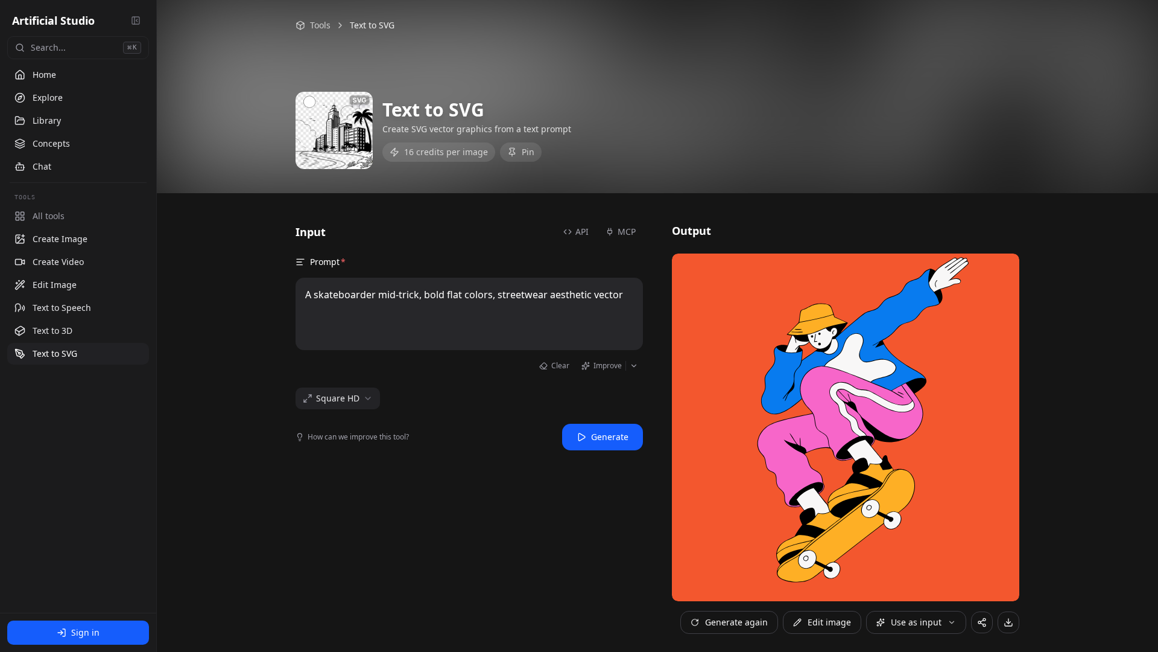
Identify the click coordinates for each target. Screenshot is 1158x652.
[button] (78, 239)
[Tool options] (137, 239)
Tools (320, 25)
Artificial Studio (53, 20)
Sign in (85, 632)
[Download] (1008, 622)
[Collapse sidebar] (135, 20)
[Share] (982, 622)
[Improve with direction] (634, 366)
